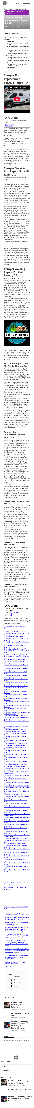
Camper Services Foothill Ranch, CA (15, 654)
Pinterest (17, 983)
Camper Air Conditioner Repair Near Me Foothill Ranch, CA (17, 713)
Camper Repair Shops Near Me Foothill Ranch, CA (16, 634)
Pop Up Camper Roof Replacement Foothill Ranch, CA (15, 772)
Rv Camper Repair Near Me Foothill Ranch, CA (15, 646)
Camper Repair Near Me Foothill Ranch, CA (17, 755)
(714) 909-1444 (9, 124)
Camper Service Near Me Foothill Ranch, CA (17, 808)
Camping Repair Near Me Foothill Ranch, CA (15, 692)
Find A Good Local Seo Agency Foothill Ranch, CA (16, 883)
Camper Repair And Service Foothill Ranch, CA (15, 669)
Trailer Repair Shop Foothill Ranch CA (17, 1040)
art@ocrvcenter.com (15, 614)
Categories (26, 3)
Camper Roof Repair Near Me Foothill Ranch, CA (16, 65)
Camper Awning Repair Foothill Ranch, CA (16, 627)
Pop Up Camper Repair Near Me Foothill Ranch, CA (17, 776)
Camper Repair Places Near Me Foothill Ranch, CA (16, 706)
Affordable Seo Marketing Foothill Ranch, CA (15, 888)
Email (15, 986)
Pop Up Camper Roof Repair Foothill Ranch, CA (16, 662)
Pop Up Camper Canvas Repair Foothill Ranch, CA (16, 718)
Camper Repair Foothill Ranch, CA (15, 637)
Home (17, 3)
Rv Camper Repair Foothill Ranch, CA (16, 659)
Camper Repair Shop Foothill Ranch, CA (16, 731)
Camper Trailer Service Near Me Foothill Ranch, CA (17, 818)
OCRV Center (11, 41)
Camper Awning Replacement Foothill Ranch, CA (16, 683)
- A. (13, 601)
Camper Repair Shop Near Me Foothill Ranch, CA (16, 651)
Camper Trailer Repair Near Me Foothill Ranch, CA (17, 788)
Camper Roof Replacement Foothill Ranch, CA (15, 688)
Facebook (17, 976)
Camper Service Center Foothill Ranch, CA (16, 792)
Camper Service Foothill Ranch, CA (15, 631)
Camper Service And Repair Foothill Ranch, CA (15, 695)
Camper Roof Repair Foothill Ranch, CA (16, 786)
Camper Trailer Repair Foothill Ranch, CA (16, 666)
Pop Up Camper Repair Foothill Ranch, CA (16, 643)
